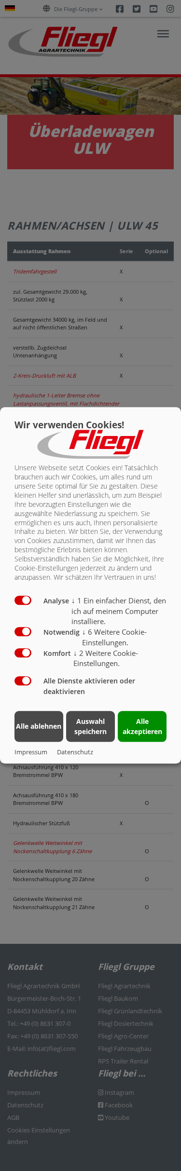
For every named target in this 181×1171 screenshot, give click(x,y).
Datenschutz (75, 752)
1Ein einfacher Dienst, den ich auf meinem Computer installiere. (118, 611)
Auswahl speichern (90, 726)
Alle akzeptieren (142, 726)
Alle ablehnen (38, 726)
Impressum (30, 752)
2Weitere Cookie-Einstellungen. (105, 658)
